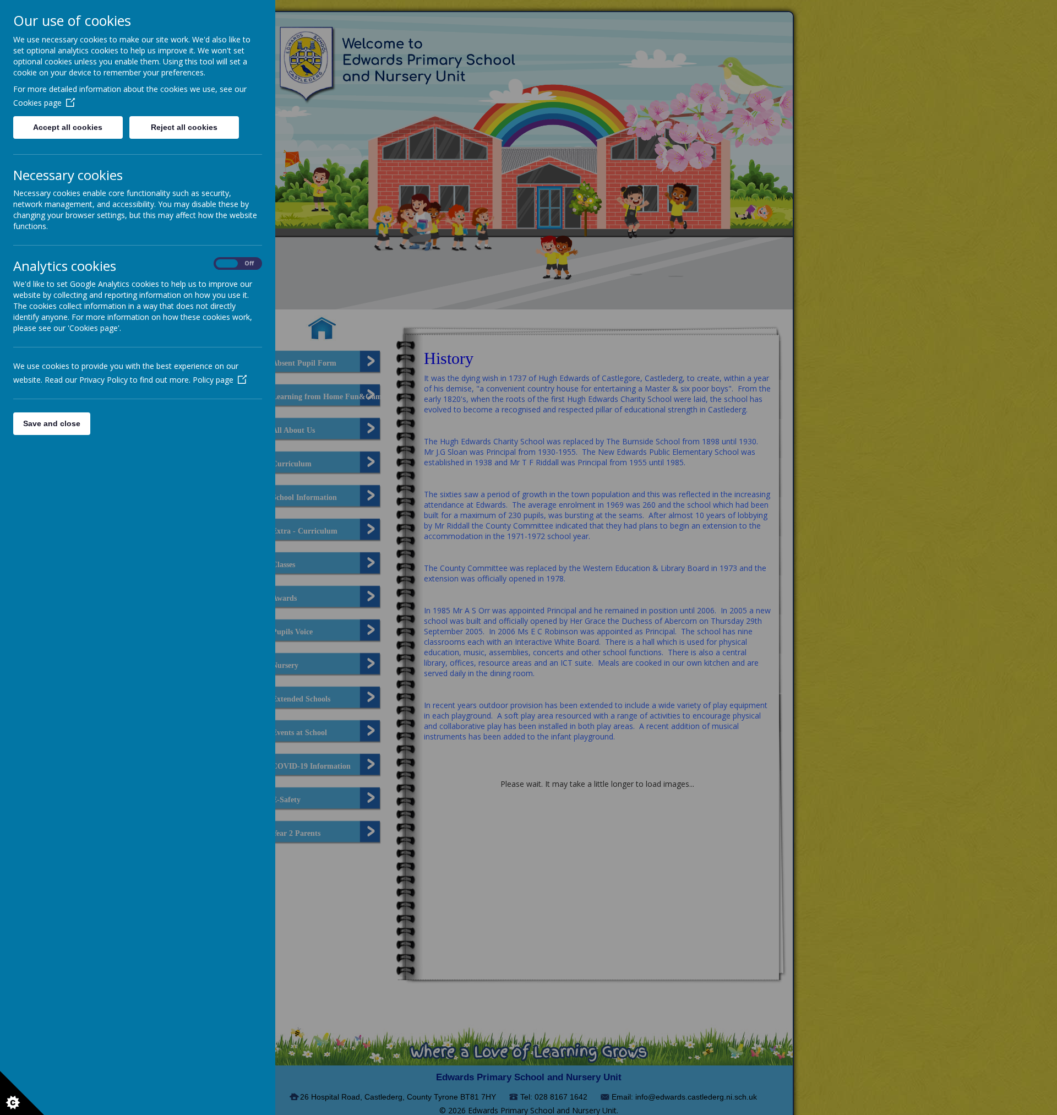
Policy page (213, 379)
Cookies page (37, 102)
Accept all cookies (67, 127)
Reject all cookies (184, 127)
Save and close (51, 423)
